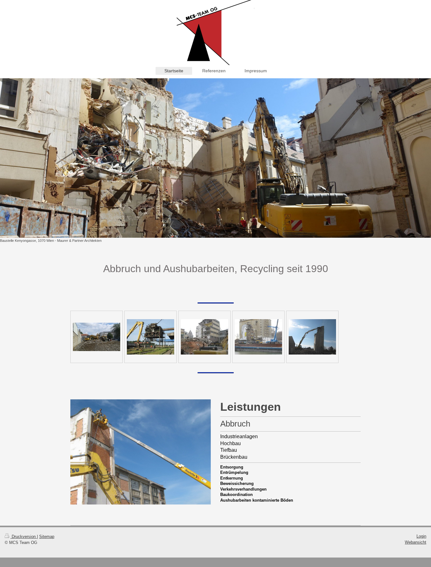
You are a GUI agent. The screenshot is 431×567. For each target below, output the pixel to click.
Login (421, 536)
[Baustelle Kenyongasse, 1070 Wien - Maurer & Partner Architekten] (215, 157)
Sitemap (46, 536)
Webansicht (415, 542)
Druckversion (23, 536)
